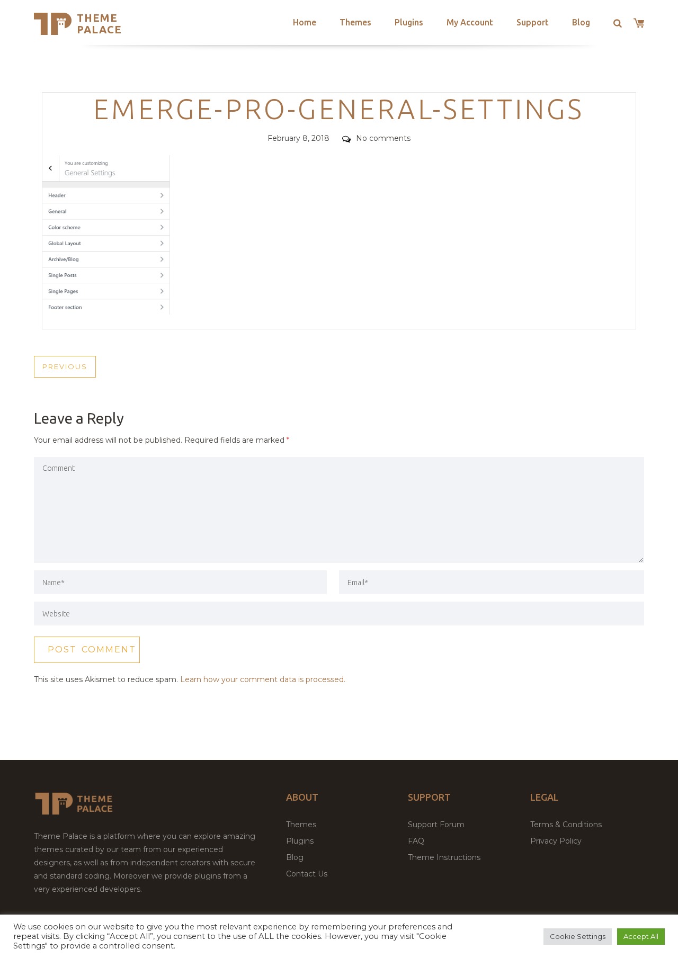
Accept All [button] (640, 936)
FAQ (416, 841)
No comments (383, 138)
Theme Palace (99, 23)
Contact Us (306, 874)
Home (304, 22)
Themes (355, 22)
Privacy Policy (556, 841)
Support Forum (436, 824)
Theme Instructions (444, 857)
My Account (470, 22)
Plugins (409, 22)
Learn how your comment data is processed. (262, 679)
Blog (581, 22)
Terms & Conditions (566, 824)
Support (532, 22)
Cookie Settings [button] (577, 936)
